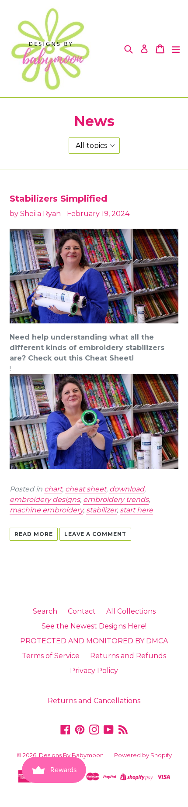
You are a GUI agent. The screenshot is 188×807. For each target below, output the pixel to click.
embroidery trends (116, 499)
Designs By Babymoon (71, 755)
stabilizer (101, 510)
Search (45, 611)
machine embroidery (46, 510)
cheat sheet (85, 489)
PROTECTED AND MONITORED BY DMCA (94, 641)
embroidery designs (45, 499)
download (126, 489)
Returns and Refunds (128, 656)
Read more (33, 534)
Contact (82, 611)
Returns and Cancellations (94, 701)
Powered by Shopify (143, 755)
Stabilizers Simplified (58, 198)
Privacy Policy (94, 670)
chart (53, 489)
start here (136, 510)
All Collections (131, 611)
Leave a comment (95, 534)
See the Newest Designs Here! (94, 626)
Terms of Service (51, 656)
